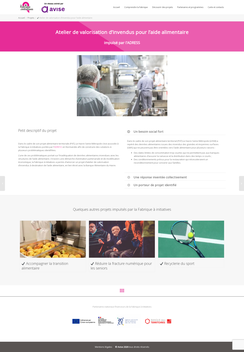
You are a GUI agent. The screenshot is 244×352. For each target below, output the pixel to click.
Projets (31, 17)
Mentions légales (103, 346)
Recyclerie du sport (178, 263)
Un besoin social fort (148, 131)
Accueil (116, 7)
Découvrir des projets (162, 7)
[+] (53, 239)
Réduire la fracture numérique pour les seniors (121, 265)
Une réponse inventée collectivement (160, 177)
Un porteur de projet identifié (154, 185)
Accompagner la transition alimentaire (45, 265)
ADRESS (58, 146)
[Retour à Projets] (122, 291)
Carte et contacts (216, 7)
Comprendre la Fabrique (136, 7)
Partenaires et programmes (190, 7)
